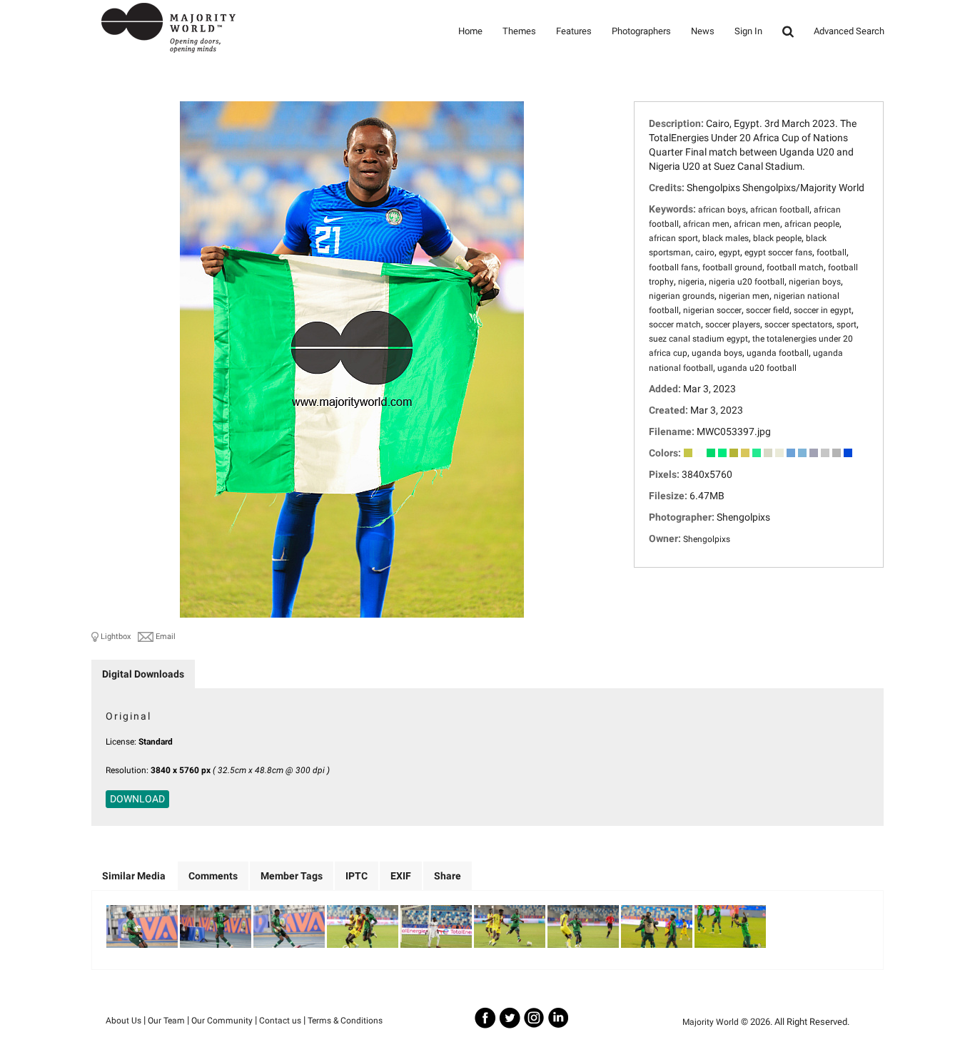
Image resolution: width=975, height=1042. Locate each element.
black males (725, 238)
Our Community (222, 1021)
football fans (673, 267)
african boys (722, 210)
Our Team (166, 1021)
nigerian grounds (681, 296)
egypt (729, 252)
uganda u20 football (757, 368)
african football (779, 210)
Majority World (710, 1022)
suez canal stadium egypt (698, 339)
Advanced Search (849, 31)
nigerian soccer (712, 310)
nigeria (691, 282)
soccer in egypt (823, 310)
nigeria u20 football (746, 282)
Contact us (280, 1021)
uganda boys (717, 353)
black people (777, 238)
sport (847, 325)
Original (128, 716)
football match (795, 267)
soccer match (675, 325)
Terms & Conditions (345, 1021)
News (702, 31)
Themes (519, 31)
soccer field (767, 310)
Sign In (748, 31)
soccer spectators (798, 325)
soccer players (732, 325)
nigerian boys (815, 282)
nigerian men (744, 296)
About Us (123, 1021)
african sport (673, 238)
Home (470, 31)
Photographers (641, 31)
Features (574, 31)
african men (706, 224)
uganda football (778, 353)
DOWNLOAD (137, 799)
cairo (704, 252)
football (832, 252)
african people (811, 224)
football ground (732, 267)
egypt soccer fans (778, 252)
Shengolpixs (706, 539)
